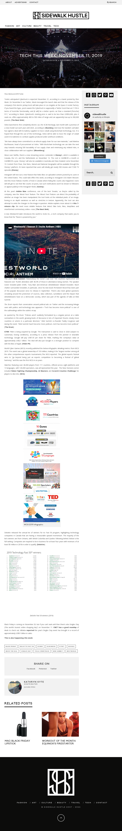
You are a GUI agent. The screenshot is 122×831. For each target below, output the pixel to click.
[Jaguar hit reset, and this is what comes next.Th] (110, 147)
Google (71, 646)
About (9, 2)
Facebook (31, 669)
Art (18, 26)
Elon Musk (51, 646)
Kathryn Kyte (50, 60)
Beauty (38, 26)
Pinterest (43, 669)
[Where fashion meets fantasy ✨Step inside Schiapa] (100, 126)
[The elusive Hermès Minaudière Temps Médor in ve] (110, 137)
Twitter (53, 669)
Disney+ (59, 155)
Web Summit (58, 651)
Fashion (9, 26)
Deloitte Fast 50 (27, 646)
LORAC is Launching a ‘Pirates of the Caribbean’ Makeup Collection (37, 745)
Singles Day (26, 651)
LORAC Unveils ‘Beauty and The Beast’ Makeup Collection (75, 743)
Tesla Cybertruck (42, 651)
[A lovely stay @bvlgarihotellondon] (89, 126)
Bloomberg (49, 128)
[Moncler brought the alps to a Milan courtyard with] (100, 137)
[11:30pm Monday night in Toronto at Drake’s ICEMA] (89, 137)
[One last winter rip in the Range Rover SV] (89, 147)
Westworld (71, 651)
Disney (40, 646)
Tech (56, 26)
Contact (34, 2)
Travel (47, 26)
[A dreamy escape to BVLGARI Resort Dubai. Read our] (110, 126)
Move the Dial (11, 651)
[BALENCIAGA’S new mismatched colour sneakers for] (100, 147)
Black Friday (11, 646)
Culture (27, 26)
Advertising (21, 2)
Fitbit (61, 646)
